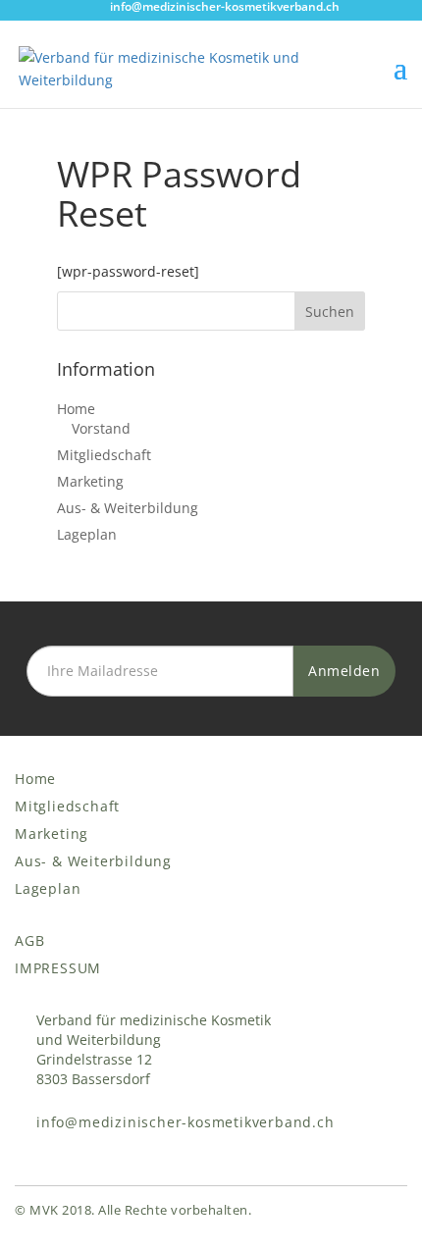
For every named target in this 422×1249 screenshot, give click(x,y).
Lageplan (87, 534)
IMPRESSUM (58, 968)
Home (76, 408)
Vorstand (101, 428)
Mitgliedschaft (104, 454)
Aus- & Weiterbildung (127, 507)
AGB (29, 940)
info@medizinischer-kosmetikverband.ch (185, 1122)
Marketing (90, 481)
